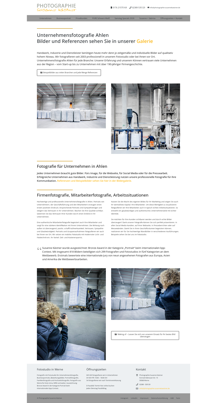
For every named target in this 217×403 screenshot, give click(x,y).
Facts (178, 398)
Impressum (144, 398)
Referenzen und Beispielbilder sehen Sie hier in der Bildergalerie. (94, 180)
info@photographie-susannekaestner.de (154, 388)
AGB (172, 398)
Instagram (124, 398)
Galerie (145, 41)
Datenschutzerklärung (159, 398)
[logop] (57, 7)
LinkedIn (134, 398)
